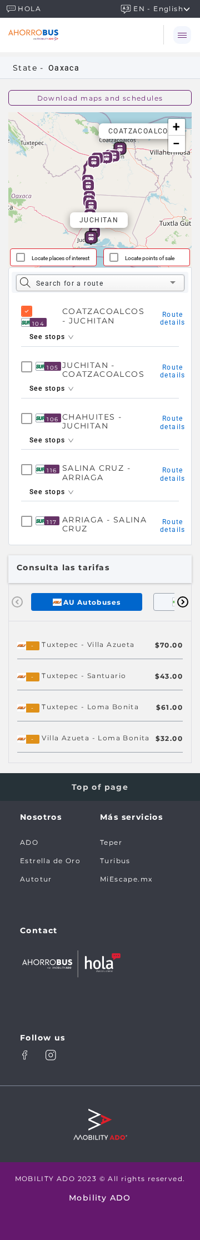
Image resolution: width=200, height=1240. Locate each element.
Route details (173, 318)
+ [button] (176, 127)
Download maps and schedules (100, 98)
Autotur (36, 879)
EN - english (158, 8)
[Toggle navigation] (181, 34)
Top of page (100, 787)
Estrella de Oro (50, 860)
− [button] (177, 144)
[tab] (86, 602)
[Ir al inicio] (65, 34)
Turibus (115, 860)
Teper (111, 842)
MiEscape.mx (126, 879)
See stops (48, 337)
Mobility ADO (100, 1198)
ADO (29, 842)
